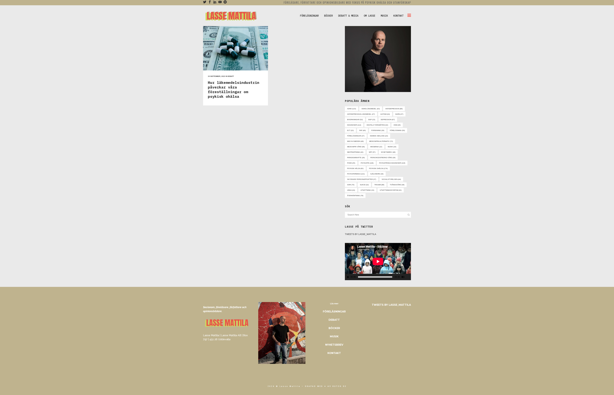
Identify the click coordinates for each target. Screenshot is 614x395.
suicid (364, 185)
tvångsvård (397, 185)
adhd (351, 109)
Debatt (231, 76)
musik (392, 147)
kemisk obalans (379, 136)
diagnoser (354, 125)
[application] (378, 261)
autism (385, 114)
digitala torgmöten (377, 125)
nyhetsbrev (388, 152)
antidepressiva (394, 109)
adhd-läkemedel (371, 109)
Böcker (334, 328)
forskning (377, 130)
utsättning (367, 190)
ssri (350, 185)
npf (372, 152)
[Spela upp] (348, 277)
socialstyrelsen (391, 179)
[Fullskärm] (409, 277)
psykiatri (367, 163)
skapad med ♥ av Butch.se (325, 386)
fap (362, 130)
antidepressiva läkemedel (361, 114)
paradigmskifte (356, 157)
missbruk (376, 147)
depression (388, 119)
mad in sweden (355, 141)
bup (371, 119)
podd (351, 163)
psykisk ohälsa (378, 168)
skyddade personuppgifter (361, 179)
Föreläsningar (334, 311)
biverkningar (355, 119)
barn (399, 114)
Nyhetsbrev (334, 344)
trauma (379, 185)
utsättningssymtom (390, 190)
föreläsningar (355, 136)
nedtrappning (355, 152)
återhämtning (355, 195)
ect (350, 130)
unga (351, 190)
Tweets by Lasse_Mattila (360, 234)
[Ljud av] (402, 277)
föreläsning (397, 130)
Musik (334, 336)
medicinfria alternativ (381, 141)
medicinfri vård (356, 147)
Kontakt (334, 353)
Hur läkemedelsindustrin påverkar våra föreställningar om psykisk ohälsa (233, 89)
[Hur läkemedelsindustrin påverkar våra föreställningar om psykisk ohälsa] (235, 48)
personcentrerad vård (382, 157)
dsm (397, 125)
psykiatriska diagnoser (392, 163)
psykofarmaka (356, 174)
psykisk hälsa (355, 168)
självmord (376, 174)
